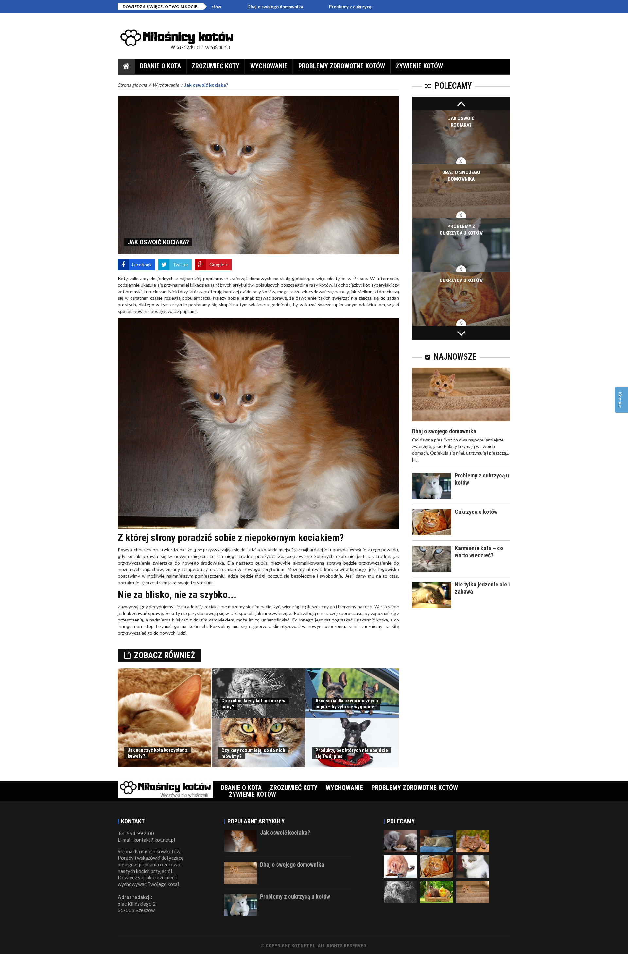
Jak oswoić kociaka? (285, 832)
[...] (415, 459)
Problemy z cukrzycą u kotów (307, 6)
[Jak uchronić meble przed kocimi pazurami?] (472, 840)
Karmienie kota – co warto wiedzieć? (479, 552)
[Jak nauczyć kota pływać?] (472, 891)
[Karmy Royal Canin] (472, 866)
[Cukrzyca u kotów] (436, 866)
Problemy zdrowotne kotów (341, 66)
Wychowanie (269, 66)
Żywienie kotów (419, 66)
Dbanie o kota (160, 66)
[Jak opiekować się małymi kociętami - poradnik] (400, 840)
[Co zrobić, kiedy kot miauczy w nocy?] (400, 891)
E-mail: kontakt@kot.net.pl (146, 840)
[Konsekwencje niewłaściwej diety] (400, 866)
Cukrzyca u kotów (461, 280)
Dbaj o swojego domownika (224, 6)
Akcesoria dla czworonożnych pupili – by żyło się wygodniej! (346, 704)
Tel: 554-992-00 (136, 833)
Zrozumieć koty (215, 66)
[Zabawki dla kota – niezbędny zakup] (436, 891)
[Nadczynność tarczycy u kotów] (436, 840)
